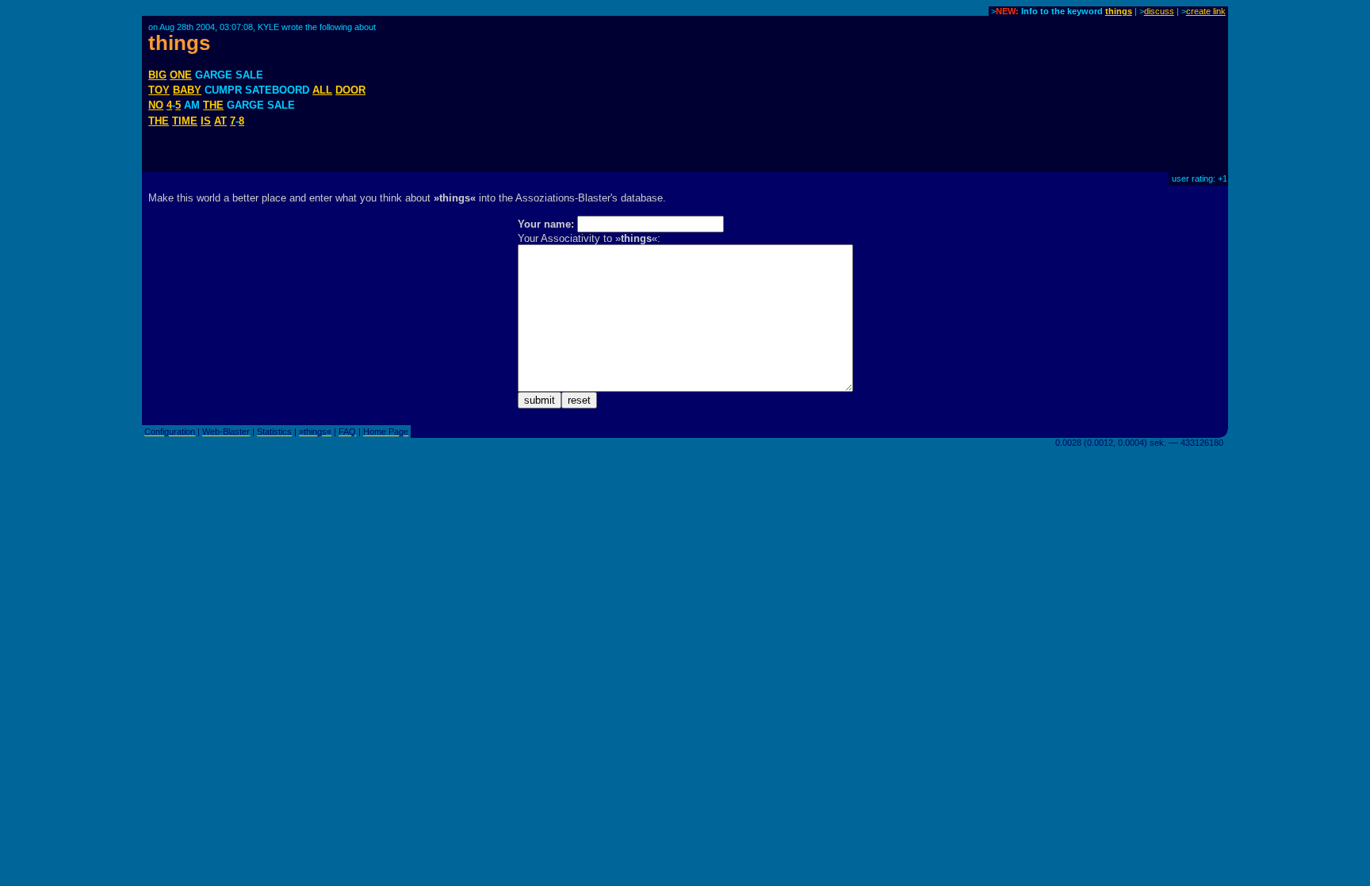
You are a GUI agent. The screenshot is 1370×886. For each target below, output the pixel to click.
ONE (181, 75)
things (1118, 11)
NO (155, 105)
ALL (322, 90)
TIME (184, 121)
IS (206, 121)
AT (220, 121)
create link (1206, 11)
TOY (159, 90)
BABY (187, 90)
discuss (1159, 11)
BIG (157, 75)
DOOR (350, 90)
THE (213, 105)
